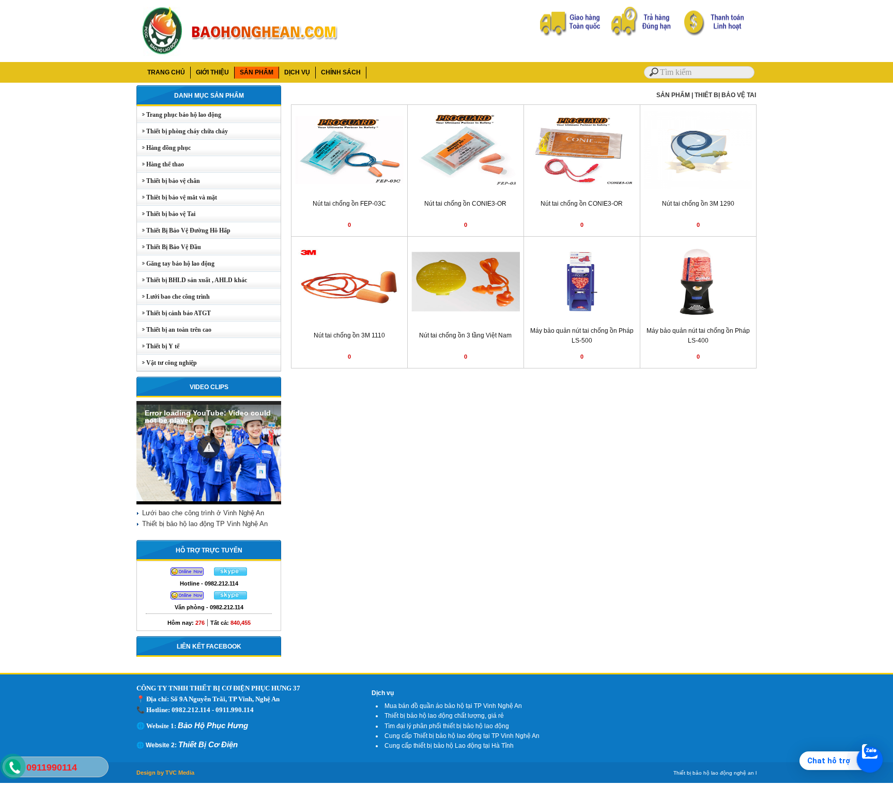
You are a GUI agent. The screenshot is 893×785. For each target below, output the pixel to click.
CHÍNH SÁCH (341, 72)
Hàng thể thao (160, 164)
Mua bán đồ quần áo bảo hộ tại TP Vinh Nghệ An (453, 706)
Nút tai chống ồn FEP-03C (349, 203)
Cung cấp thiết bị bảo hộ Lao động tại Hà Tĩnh (449, 745)
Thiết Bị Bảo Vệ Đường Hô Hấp (183, 230)
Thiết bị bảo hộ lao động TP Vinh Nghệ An (205, 524)
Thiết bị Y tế (158, 346)
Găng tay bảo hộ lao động (175, 263)
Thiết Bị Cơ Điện (208, 744)
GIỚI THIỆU (212, 72)
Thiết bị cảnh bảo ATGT (174, 313)
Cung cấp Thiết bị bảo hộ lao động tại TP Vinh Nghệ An (462, 736)
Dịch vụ (383, 693)
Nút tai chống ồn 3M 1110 (349, 335)
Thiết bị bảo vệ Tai (166, 214)
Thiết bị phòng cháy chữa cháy (182, 131)
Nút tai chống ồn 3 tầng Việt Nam (465, 335)
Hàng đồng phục (164, 147)
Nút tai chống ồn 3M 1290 (698, 203)
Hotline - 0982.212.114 (209, 583)
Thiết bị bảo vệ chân (168, 180)
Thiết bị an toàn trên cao (174, 329)
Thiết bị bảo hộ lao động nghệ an (713, 773)
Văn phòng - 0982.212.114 (209, 607)
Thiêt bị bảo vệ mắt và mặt (177, 197)
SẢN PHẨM (256, 72)
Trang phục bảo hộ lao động (179, 114)
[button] (208, 447)
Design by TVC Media (165, 772)
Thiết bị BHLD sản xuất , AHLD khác (192, 280)
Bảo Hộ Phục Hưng (213, 725)
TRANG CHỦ (166, 72)
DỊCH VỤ (297, 72)
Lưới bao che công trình (173, 296)
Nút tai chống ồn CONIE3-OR (465, 203)
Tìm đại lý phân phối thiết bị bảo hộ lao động (446, 726)
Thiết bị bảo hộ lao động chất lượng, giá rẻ (444, 715)
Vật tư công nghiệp (167, 362)
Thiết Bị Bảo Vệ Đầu (169, 247)
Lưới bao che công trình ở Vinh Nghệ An (203, 513)
